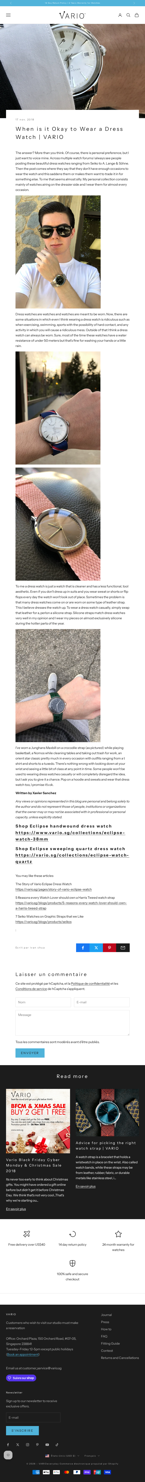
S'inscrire (22, 1430)
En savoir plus (16, 1209)
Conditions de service (31, 989)
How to (106, 1329)
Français (90, 1455)
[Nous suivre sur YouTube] (47, 1445)
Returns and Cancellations (120, 1358)
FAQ (104, 1336)
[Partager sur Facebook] (82, 948)
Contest (107, 1351)
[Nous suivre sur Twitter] (18, 1445)
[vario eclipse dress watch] (57, 524)
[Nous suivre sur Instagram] (27, 1445)
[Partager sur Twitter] (96, 948)
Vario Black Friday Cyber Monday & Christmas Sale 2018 (34, 1165)
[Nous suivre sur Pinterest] (37, 1445)
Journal (106, 1315)
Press (105, 1322)
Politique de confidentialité (90, 983)
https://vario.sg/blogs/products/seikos (43, 922)
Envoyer (30, 1053)
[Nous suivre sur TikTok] (57, 1445)
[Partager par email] (123, 948)
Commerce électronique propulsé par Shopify (89, 1463)
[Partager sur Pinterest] (109, 948)
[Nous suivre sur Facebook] (8, 1445)
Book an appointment (22, 1354)
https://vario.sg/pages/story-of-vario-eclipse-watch (53, 889)
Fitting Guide (110, 1343)
